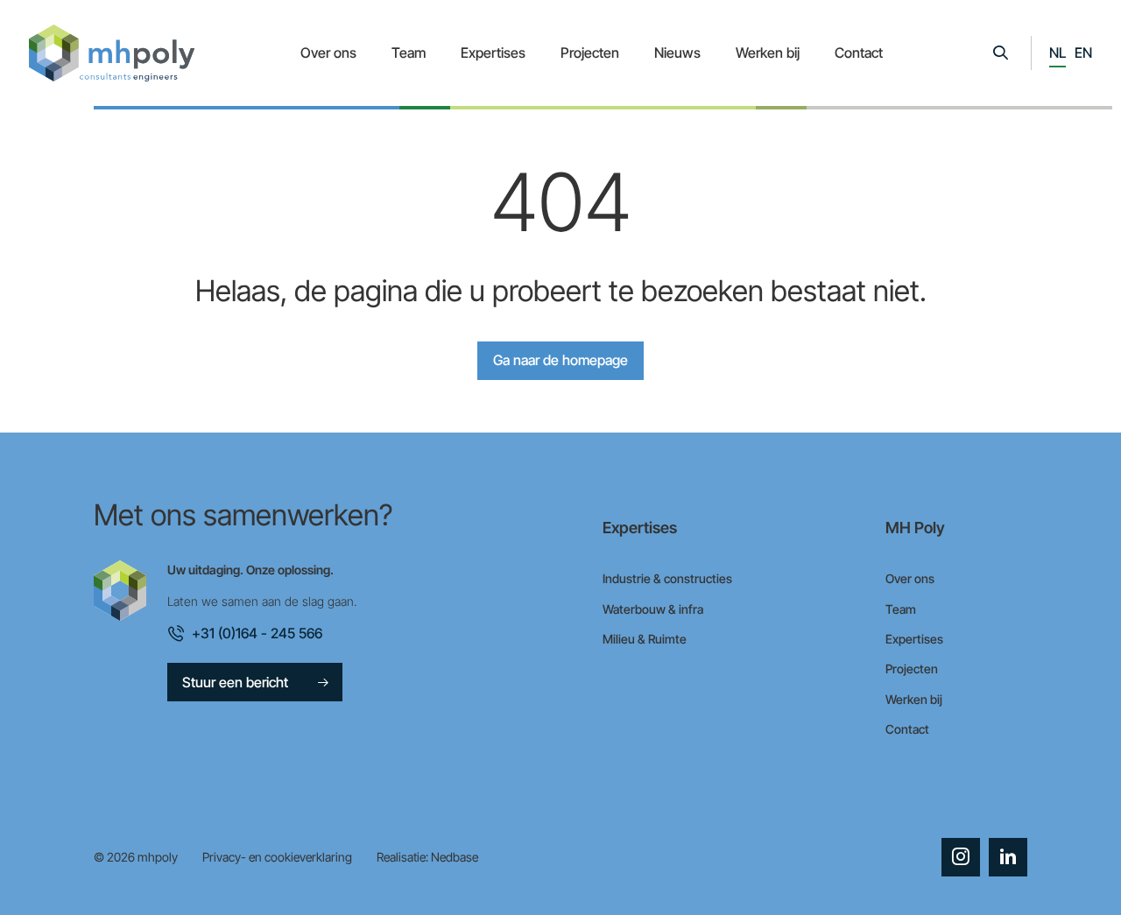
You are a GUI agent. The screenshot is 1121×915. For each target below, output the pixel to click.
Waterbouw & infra (653, 609)
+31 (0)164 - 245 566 (257, 633)
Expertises (493, 52)
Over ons (328, 52)
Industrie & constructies (667, 578)
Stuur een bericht (235, 682)
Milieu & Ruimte (645, 638)
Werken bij (768, 52)
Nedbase (454, 856)
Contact (859, 52)
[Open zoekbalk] (1000, 53)
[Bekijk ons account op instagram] (960, 857)
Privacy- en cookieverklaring (277, 856)
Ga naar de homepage (560, 360)
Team (408, 52)
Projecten (589, 52)
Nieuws (677, 52)
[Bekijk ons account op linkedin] (1008, 857)
